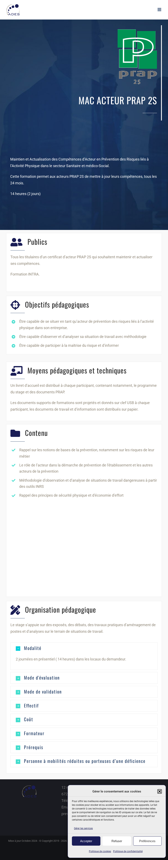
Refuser (116, 841)
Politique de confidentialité (128, 851)
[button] (160, 791)
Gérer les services (83, 828)
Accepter (86, 841)
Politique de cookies (100, 851)
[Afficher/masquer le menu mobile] (160, 9)
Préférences (147, 841)
